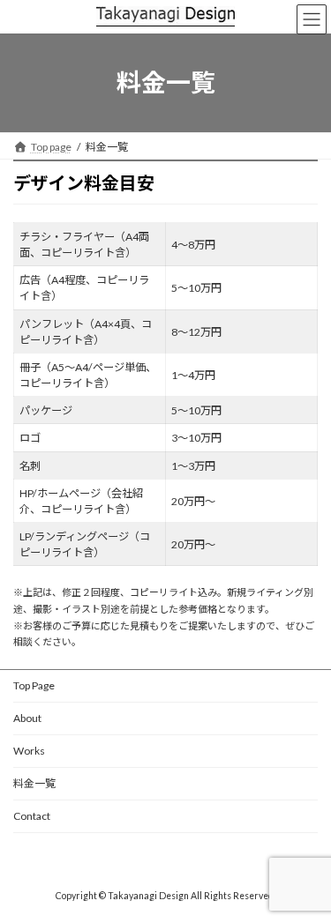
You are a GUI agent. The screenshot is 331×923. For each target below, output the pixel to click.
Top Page (34, 685)
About (27, 718)
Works (29, 750)
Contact (31, 816)
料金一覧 (34, 783)
